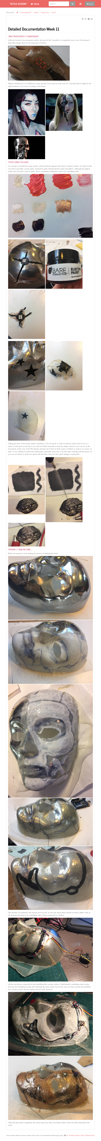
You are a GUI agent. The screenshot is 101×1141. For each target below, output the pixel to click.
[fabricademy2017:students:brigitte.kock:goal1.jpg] (26, 112)
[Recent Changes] (85, 19)
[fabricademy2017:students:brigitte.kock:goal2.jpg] (64, 112)
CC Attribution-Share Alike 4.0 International (80, 1135)
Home (36, 4)
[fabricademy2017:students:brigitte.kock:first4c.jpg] (26, 415)
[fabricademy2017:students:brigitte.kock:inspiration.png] (39, 63)
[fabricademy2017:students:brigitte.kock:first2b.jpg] (64, 264)
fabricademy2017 (26, 12)
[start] (17, 12)
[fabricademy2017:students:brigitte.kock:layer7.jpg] (50, 1088)
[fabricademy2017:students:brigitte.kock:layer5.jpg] (50, 949)
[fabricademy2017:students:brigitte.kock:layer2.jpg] (50, 741)
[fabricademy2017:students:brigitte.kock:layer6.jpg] (50, 1024)
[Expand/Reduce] (80, 3)
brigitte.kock (45, 12)
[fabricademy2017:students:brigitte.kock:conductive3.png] (26, 534)
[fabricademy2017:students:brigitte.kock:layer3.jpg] (50, 822)
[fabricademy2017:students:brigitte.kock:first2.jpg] (26, 264)
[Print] (92, 19)
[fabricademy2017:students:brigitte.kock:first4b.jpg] (64, 365)
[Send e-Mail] (88, 19)
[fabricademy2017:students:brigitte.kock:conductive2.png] (64, 489)
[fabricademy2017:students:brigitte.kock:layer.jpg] (50, 588)
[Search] (72, 3)
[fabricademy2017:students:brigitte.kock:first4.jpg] (26, 365)
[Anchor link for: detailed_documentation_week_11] (61, 29)
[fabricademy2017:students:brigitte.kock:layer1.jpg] (50, 652)
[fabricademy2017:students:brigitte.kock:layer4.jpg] (50, 878)
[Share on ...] (82, 19)
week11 (53, 12)
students (36, 12)
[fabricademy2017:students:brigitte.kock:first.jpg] (50, 206)
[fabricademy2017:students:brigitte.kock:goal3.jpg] (26, 147)
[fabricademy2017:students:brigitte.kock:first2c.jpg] (26, 314)
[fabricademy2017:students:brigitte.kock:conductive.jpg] (26, 489)
